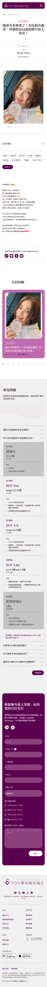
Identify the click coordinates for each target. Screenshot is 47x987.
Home (4, 14)
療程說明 (29, 915)
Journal (10, 14)
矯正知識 (5, 940)
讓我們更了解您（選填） (15, 825)
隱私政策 (5, 968)
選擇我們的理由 (7, 919)
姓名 (7, 736)
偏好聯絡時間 (10, 801)
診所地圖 (5, 928)
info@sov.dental (29, 896)
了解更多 (38, 672)
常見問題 (29, 924)
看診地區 (9, 787)
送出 (35, 853)
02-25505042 (14, 896)
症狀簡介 (29, 919)
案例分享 (5, 944)
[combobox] (23, 792)
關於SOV (5, 915)
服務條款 (14, 968)
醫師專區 (29, 928)
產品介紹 (5, 924)
